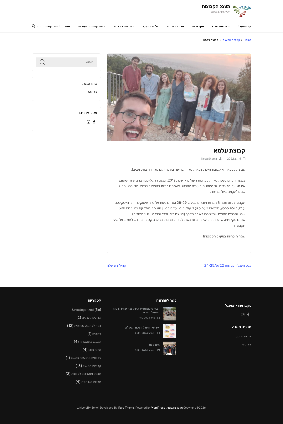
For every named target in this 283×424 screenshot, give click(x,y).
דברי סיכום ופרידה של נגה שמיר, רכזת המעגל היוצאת (136, 310)
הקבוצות (198, 26)
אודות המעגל (89, 83)
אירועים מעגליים (91, 317)
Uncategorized (83, 310)
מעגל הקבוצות (216, 6)
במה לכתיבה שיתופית (87, 326)
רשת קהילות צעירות (91, 26)
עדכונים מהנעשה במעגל (86, 358)
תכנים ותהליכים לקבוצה (86, 374)
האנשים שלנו (221, 26)
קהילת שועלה (116, 265)
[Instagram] (88, 122)
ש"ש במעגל (150, 26)
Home (247, 40)
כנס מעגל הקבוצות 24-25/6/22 (227, 265)
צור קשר (92, 92)
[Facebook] (94, 122)
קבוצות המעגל (231, 40)
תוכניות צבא (126, 26)
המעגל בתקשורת (90, 342)
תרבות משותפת (91, 382)
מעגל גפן (154, 345)
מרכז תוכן (177, 26)
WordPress (158, 407)
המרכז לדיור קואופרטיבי (53, 26)
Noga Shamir (209, 158)
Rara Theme (126, 407)
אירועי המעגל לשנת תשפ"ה (142, 327)
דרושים (96, 334)
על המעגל (244, 26)
